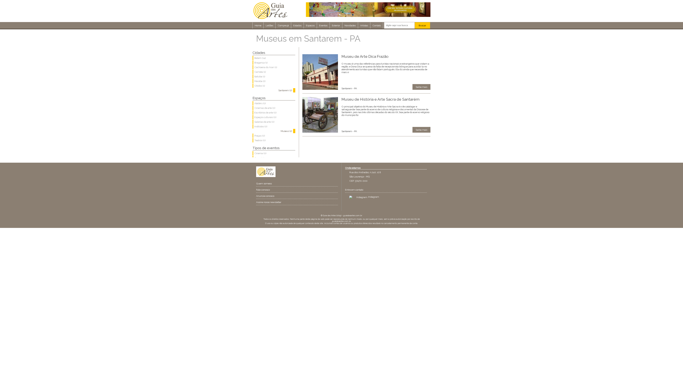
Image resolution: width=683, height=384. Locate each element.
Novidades (350, 25)
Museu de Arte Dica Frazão (365, 56)
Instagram (373, 196)
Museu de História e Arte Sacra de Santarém (381, 99)
